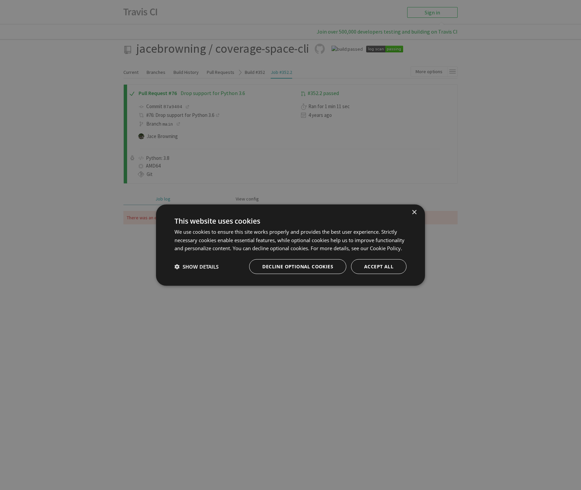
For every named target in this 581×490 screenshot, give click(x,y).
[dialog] (290, 245)
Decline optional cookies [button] (297, 266)
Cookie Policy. (386, 248)
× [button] (414, 212)
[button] (197, 266)
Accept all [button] (378, 266)
